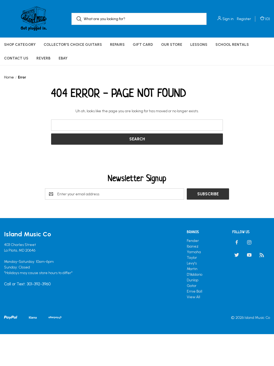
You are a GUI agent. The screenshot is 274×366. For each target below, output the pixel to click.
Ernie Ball (194, 291)
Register (244, 19)
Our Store (171, 44)
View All (193, 297)
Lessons (198, 44)
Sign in (228, 19)
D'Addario (194, 274)
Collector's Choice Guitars (73, 44)
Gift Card (143, 44)
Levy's (192, 263)
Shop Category (20, 44)
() (267, 19)
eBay (63, 58)
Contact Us (16, 58)
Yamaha (194, 252)
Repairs (117, 44)
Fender (193, 240)
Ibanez (193, 246)
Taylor (192, 257)
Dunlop (192, 280)
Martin (192, 269)
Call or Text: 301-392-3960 (27, 284)
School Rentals (232, 44)
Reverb (43, 58)
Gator (191, 285)
